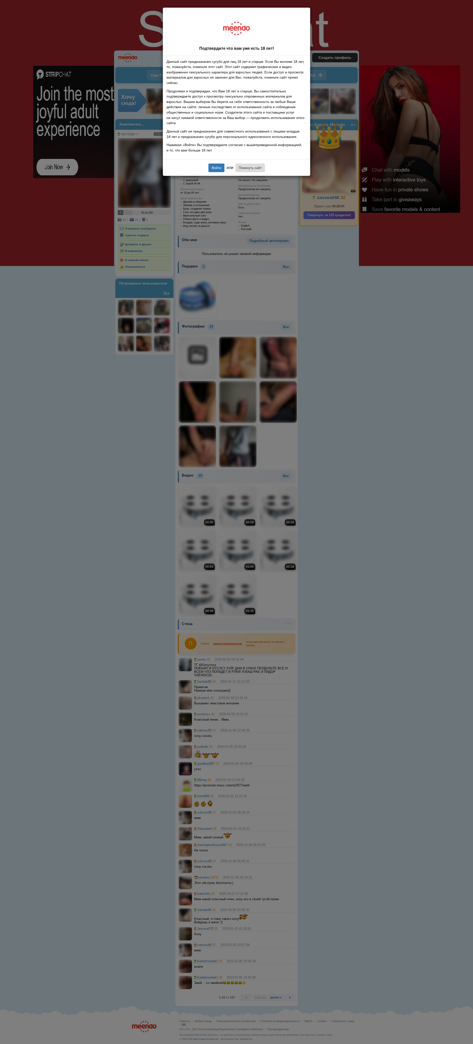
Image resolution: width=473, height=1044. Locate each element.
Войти (216, 168)
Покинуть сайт (250, 168)
